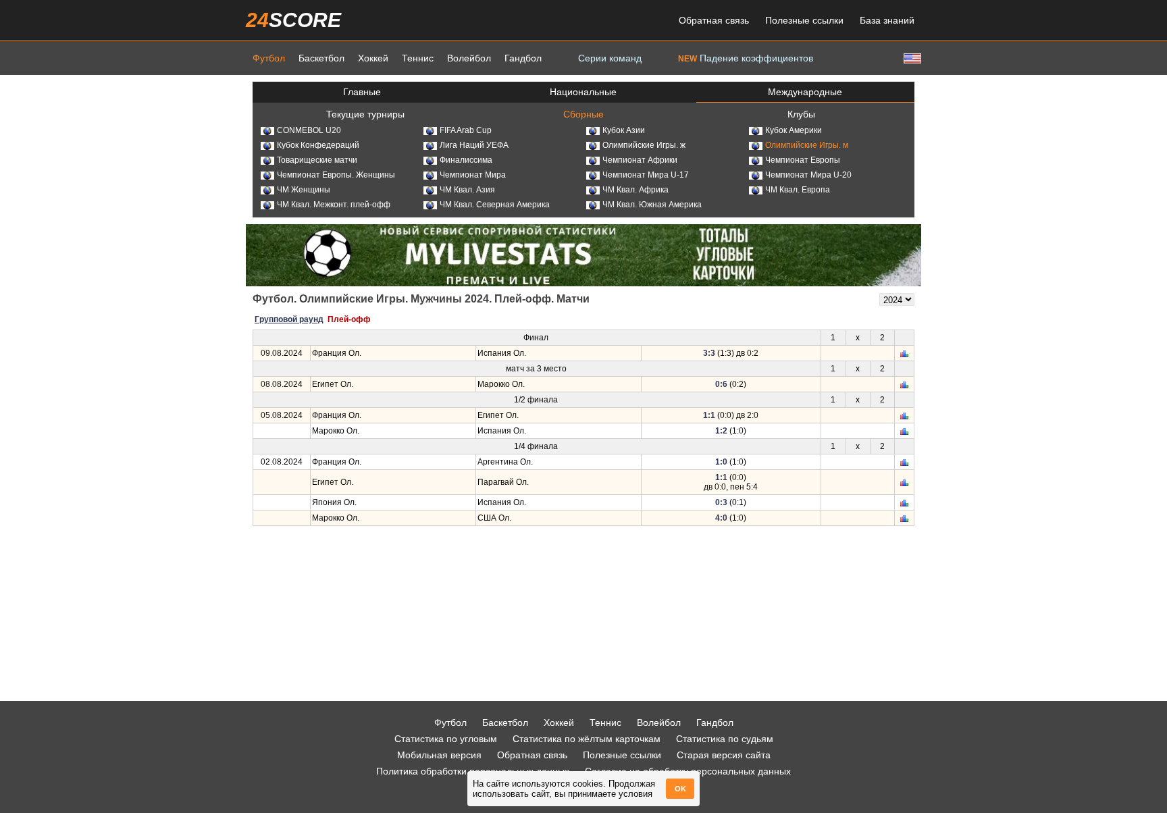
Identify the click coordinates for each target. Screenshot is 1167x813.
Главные (362, 91)
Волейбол (469, 58)
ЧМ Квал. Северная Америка (495, 204)
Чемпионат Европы (802, 160)
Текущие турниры (365, 114)
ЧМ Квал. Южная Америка (652, 204)
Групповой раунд (289, 319)
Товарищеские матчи (317, 160)
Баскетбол (321, 58)
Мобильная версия (439, 755)
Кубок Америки (793, 130)
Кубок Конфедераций (318, 145)
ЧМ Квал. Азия (467, 189)
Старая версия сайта (724, 755)
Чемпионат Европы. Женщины (336, 175)
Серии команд (610, 58)
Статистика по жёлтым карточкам (586, 738)
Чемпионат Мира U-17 (645, 175)
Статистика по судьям (724, 738)
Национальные (583, 91)
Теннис (418, 58)
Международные (805, 91)
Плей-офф (349, 319)
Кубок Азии (623, 130)
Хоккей (373, 58)
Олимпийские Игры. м (806, 145)
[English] (911, 57)
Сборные (583, 114)
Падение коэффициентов (745, 58)
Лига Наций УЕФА (474, 145)
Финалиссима (466, 160)
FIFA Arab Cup (466, 130)
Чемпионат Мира (473, 175)
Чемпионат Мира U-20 (808, 175)
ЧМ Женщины (303, 189)
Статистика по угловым (445, 738)
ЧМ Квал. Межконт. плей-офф (333, 204)
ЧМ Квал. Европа (797, 189)
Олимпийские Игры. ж (643, 145)
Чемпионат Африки (639, 160)
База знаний (887, 20)
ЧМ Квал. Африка (635, 189)
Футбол (269, 58)
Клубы (801, 114)
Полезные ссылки (804, 20)
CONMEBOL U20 (309, 130)
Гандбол (523, 58)
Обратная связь (714, 20)
